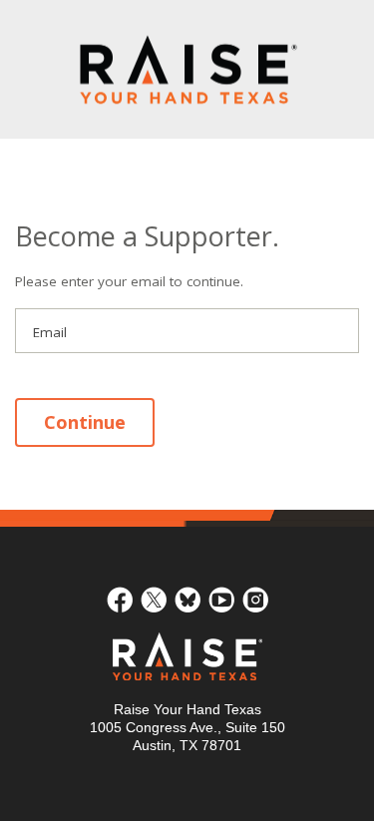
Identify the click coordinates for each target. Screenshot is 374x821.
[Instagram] (255, 599)
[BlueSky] (187, 599)
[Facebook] (120, 599)
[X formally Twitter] (154, 599)
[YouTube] (221, 599)
